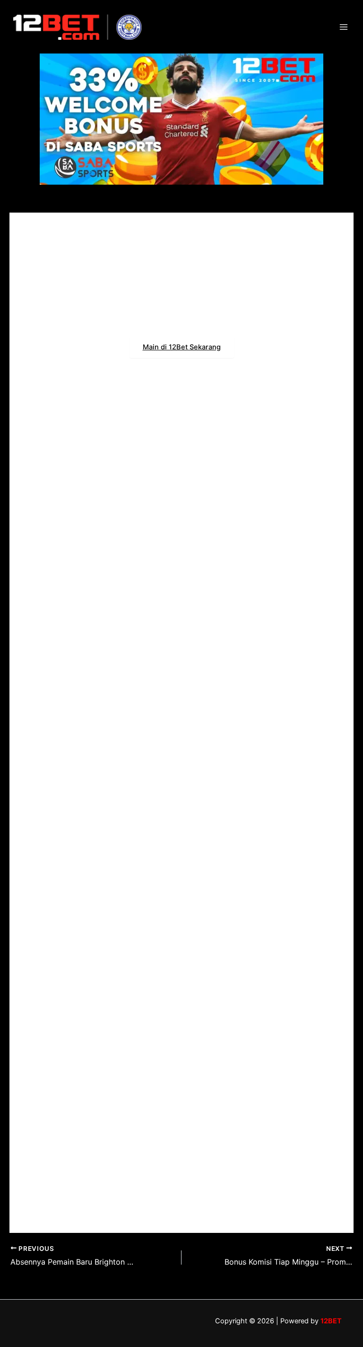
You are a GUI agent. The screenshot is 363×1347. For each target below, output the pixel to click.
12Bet (196, 778)
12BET (331, 1321)
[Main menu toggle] (344, 27)
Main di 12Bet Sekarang (182, 347)
